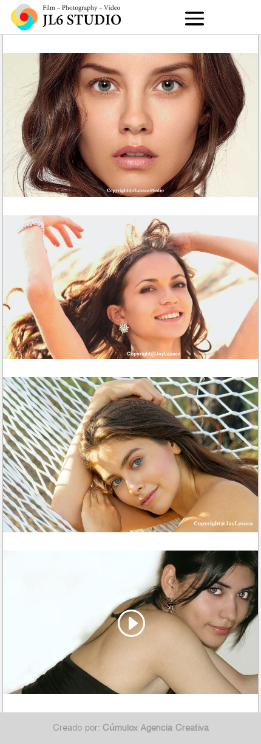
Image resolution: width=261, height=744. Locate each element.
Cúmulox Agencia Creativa (156, 727)
